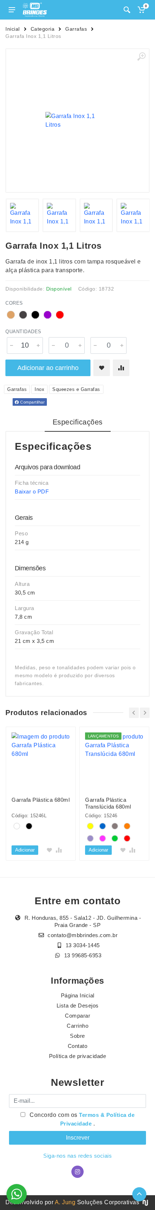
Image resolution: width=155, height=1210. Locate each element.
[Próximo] (145, 713)
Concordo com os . (81, 1119)
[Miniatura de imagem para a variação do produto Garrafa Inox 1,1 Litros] (22, 215)
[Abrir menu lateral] (11, 9)
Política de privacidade (77, 1056)
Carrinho (77, 1026)
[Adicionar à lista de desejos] (101, 368)
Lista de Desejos (78, 1005)
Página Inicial (77, 995)
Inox (39, 389)
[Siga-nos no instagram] (77, 1172)
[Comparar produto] (121, 368)
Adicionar (25, 850)
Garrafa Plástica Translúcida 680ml (108, 803)
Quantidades (23, 331)
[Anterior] (134, 713)
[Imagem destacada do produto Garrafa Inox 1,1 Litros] (77, 120)
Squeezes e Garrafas (76, 389)
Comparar (77, 1016)
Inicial (12, 29)
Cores (14, 303)
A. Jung (65, 1202)
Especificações (78, 422)
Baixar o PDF (32, 491)
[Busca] (127, 9)
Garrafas (76, 29)
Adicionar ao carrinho (48, 367)
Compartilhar (32, 402)
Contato (78, 1046)
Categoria (43, 29)
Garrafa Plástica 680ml (41, 800)
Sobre (77, 1036)
